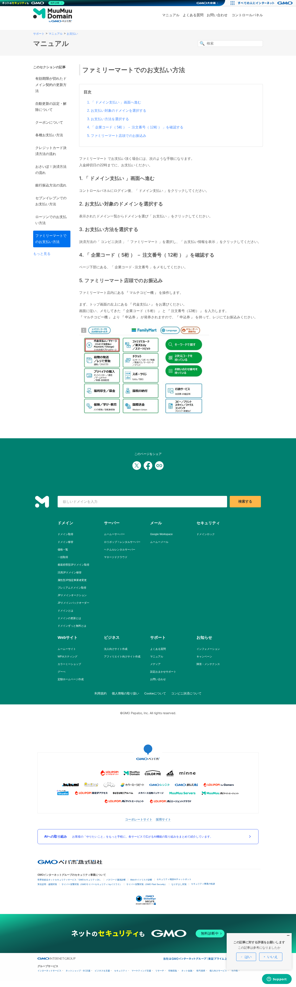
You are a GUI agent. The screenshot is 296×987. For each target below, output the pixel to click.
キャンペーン (204, 656)
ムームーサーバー (114, 534)
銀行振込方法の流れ (51, 185)
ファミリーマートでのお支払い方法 (51, 239)
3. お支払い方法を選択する (108, 119)
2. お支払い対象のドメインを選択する (116, 110)
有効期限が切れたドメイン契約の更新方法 (51, 85)
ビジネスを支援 (102, 970)
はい (248, 957)
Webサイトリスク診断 (141, 880)
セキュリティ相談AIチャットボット (174, 879)
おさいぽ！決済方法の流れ (51, 170)
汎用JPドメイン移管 (69, 572)
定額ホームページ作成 (71, 679)
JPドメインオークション (72, 595)
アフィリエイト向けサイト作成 (122, 656)
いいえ (272, 957)
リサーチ (159, 970)
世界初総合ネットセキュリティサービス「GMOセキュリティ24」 (69, 880)
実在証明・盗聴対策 (47, 884)
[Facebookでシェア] (148, 465)
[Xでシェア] (136, 465)
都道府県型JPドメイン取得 (73, 564)
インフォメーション (208, 648)
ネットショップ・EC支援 (78, 970)
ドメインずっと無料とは (72, 625)
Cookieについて (155, 693)
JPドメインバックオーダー (73, 602)
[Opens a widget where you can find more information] (277, 979)
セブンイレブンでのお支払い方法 (51, 201)
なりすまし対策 (179, 884)
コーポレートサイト (138, 819)
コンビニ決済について (186, 693)
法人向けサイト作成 (115, 648)
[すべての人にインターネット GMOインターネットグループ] (266, 3)
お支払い (72, 33)
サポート (38, 33)
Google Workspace (161, 534)
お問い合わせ (217, 15)
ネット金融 (186, 970)
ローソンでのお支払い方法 (51, 220)
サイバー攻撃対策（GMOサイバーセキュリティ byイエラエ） (92, 884)
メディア (155, 664)
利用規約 (100, 693)
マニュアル (170, 15)
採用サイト (163, 819)
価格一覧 (63, 549)
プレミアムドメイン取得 (72, 587)
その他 (234, 970)
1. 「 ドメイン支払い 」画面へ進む (114, 102)
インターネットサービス (49, 970)
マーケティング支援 (141, 970)
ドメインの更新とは (69, 618)
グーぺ (61, 671)
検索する (245, 501)
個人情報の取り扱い (125, 693)
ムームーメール (159, 542)
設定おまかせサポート (163, 671)
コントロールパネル (247, 15)
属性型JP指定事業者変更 (72, 580)
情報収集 (172, 970)
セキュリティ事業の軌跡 (203, 884)
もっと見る (41, 254)
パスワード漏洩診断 (116, 880)
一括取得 (63, 557)
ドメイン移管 (65, 542)
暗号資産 (201, 970)
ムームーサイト (67, 648)
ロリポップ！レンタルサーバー (122, 542)
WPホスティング (67, 656)
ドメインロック (206, 534)
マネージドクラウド (115, 557)
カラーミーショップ (69, 664)
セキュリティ (120, 970)
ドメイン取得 (65, 534)
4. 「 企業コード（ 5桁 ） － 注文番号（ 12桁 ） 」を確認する (135, 127)
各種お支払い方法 (49, 135)
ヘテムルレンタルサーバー (119, 549)
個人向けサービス (218, 970)
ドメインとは (65, 610)
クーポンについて (49, 122)
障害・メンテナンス (208, 664)
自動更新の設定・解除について (51, 107)
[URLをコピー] (159, 465)
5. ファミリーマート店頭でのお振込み (116, 136)
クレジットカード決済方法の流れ (51, 151)
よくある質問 (193, 15)
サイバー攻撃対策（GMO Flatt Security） (146, 884)
